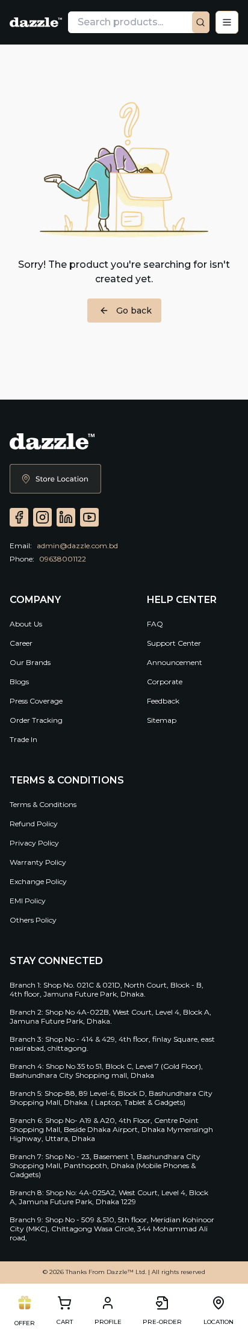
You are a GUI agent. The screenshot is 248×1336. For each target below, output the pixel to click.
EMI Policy (28, 900)
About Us (26, 623)
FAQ (155, 623)
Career (21, 643)
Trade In (23, 739)
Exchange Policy (38, 881)
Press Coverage (36, 700)
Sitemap (161, 720)
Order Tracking (36, 720)
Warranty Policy (38, 862)
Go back (134, 310)
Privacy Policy (34, 842)
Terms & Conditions (43, 804)
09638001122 (62, 558)
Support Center (174, 643)
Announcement (174, 662)
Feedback (163, 700)
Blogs (19, 681)
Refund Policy (34, 823)
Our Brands (30, 662)
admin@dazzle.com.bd (77, 545)
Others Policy (33, 919)
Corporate (164, 681)
